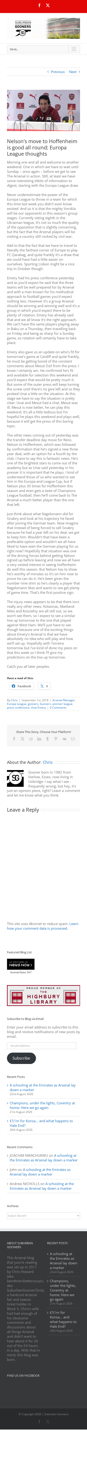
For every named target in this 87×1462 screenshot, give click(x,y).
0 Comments (58, 708)
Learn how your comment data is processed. (42, 926)
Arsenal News (18, 972)
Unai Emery (38, 708)
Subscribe (21, 1058)
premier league (62, 704)
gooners (33, 704)
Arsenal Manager (63, 700)
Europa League (16, 704)
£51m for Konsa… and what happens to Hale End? (41, 1123)
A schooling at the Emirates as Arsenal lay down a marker (43, 1087)
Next (73, 71)
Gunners (45, 704)
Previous (58, 71)
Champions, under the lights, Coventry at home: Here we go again (42, 1105)
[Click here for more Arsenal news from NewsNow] (21, 964)
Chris (14, 700)
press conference (18, 708)
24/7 (29, 972)
